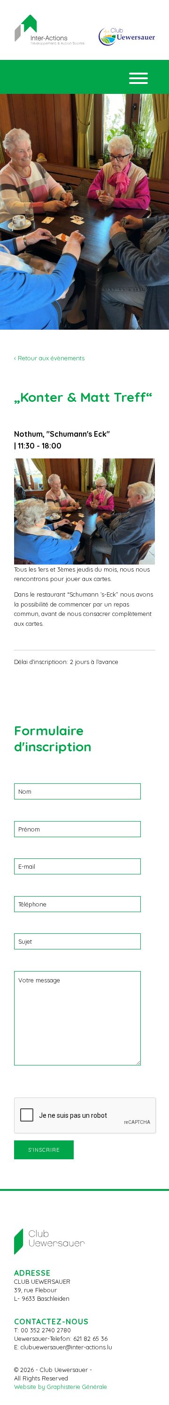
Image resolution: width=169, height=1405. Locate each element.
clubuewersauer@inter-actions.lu (66, 1347)
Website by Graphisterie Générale (60, 1386)
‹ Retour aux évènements (49, 358)
